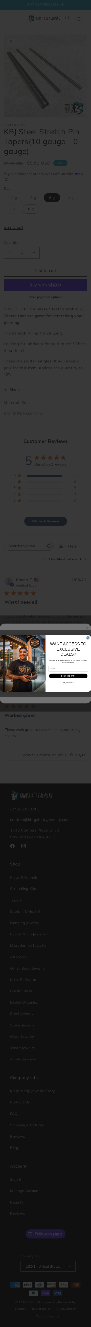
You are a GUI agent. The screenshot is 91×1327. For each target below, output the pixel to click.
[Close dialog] (88, 638)
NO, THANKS (68, 683)
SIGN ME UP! (68, 676)
